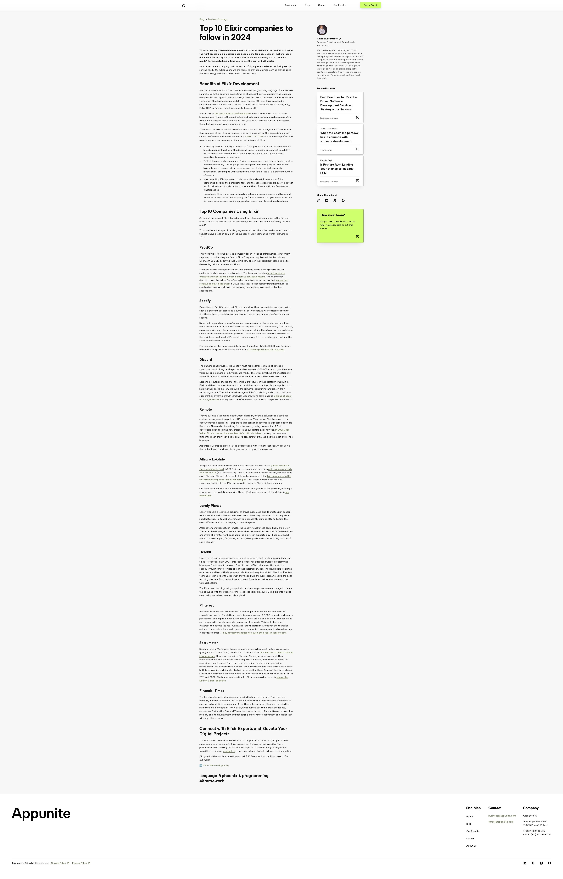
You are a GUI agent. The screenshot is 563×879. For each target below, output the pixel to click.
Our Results (340, 5)
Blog (307, 5)
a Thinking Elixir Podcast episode (265, 349)
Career (321, 5)
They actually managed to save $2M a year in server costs (254, 632)
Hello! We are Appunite (216, 765)
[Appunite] (41, 814)
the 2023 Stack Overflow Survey (232, 113)
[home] (190, 6)
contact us (229, 751)
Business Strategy (218, 19)
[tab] (291, 5)
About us (471, 845)
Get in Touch (371, 5)
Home (469, 816)
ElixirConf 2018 (254, 136)
